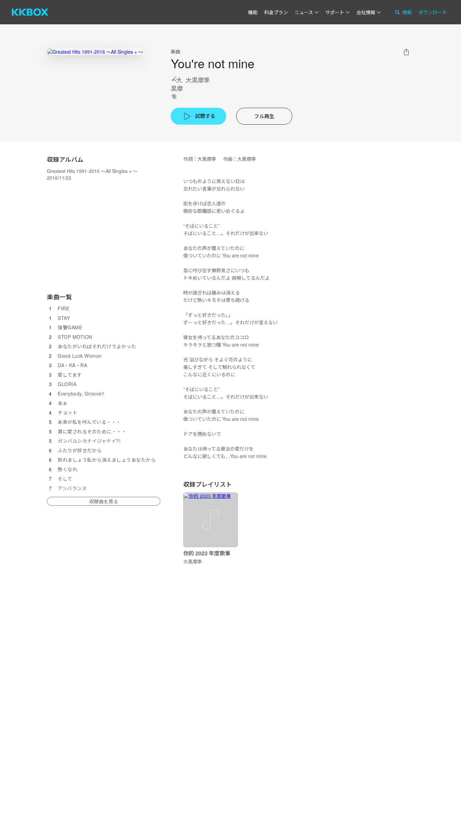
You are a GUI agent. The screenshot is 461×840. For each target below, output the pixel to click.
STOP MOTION (75, 336)
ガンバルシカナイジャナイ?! (89, 440)
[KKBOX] (30, 12)
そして (65, 478)
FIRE (63, 308)
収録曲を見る (103, 501)
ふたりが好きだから (80, 450)
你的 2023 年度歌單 (207, 553)
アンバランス (72, 488)
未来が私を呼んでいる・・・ (89, 421)
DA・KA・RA (72, 365)
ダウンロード (432, 12)
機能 (252, 12)
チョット (67, 412)
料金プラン (276, 12)
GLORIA (67, 384)
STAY (64, 317)
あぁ (62, 403)
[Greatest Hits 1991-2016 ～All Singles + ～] (95, 51)
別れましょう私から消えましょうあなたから (107, 459)
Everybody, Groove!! (81, 393)
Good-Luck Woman (80, 355)
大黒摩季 (198, 80)
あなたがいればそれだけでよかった (97, 346)
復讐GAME (70, 327)
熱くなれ (67, 469)
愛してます (70, 374)
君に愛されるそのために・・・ (92, 431)
